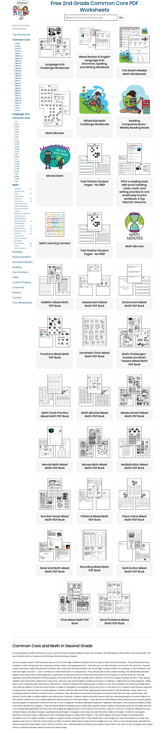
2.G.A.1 (16, 105)
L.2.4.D (16, 169)
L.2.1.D (16, 132)
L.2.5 (16, 174)
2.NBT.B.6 (17, 71)
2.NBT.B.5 (17, 68)
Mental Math (19, 223)
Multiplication (19, 228)
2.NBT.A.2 (17, 61)
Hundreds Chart (20, 204)
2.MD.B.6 (17, 93)
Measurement (20, 221)
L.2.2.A (16, 142)
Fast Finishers (20, 272)
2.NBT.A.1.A (18, 56)
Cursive (16, 297)
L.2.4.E (16, 171)
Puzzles (16, 292)
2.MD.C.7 (17, 96)
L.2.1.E (16, 134)
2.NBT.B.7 (17, 73)
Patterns (17, 233)
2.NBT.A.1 (17, 53)
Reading (17, 252)
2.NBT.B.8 (18, 76)
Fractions (18, 199)
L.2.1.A (16, 124)
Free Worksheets (22, 302)
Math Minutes (19, 216)
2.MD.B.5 (17, 91)
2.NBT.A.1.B (18, 58)
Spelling (16, 267)
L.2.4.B (16, 164)
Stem (15, 277)
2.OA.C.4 (17, 51)
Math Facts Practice (22, 214)
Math (15, 185)
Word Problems (20, 248)
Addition (17, 189)
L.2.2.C (16, 147)
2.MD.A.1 (17, 81)
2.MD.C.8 (17, 98)
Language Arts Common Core (21, 116)
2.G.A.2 (17, 108)
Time (16, 246)
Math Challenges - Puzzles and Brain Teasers (21, 208)
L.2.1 (15, 122)
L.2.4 (16, 159)
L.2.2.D (16, 149)
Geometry (18, 201)
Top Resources (21, 34)
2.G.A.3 (17, 110)
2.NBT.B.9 (17, 78)
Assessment (19, 191)
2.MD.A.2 (17, 83)
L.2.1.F (16, 137)
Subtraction (19, 243)
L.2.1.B (16, 127)
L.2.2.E (16, 152)
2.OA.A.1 (17, 44)
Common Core (21, 39)
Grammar (18, 287)
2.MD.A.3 (17, 86)
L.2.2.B (16, 144)
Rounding (18, 241)
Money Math (19, 226)
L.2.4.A (16, 161)
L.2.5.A (16, 176)
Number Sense (20, 231)
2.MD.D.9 (17, 101)
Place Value (19, 236)
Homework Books (22, 262)
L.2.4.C (16, 166)
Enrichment (18, 196)
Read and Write (21, 257)
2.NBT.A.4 (18, 66)
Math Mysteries (20, 219)
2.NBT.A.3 (17, 63)
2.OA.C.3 (17, 49)
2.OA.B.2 (17, 46)
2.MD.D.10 (18, 103)
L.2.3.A (16, 157)
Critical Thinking (21, 282)
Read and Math (20, 238)
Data (16, 194)
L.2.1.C (16, 129)
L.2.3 (16, 154)
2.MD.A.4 (17, 88)
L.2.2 (16, 139)
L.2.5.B (16, 179)
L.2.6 (16, 181)
